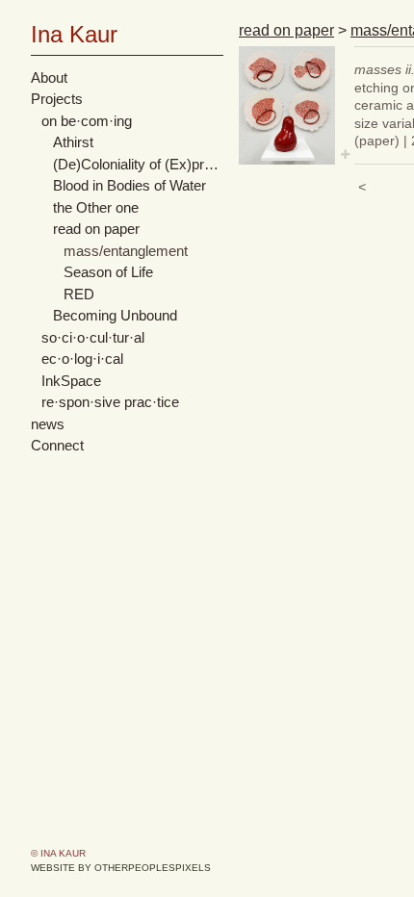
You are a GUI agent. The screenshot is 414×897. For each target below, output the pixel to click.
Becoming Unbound (115, 315)
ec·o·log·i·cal (82, 358)
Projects (57, 98)
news (48, 424)
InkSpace (71, 380)
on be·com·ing (86, 121)
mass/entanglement (126, 251)
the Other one (96, 207)
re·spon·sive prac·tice (110, 402)
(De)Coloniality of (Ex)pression (138, 164)
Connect (57, 445)
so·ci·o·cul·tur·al (92, 337)
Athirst (73, 142)
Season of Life (108, 272)
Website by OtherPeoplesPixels (121, 867)
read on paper (96, 228)
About (49, 77)
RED (79, 294)
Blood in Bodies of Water (129, 185)
